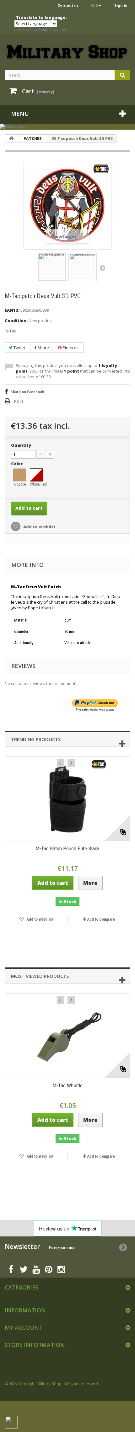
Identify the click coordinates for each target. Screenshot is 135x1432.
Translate (59, 30)
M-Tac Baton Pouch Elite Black (67, 848)
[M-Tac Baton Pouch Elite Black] (67, 798)
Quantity (21, 445)
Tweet (19, 347)
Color (17, 463)
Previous (60, 763)
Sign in (120, 5)
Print (18, 401)
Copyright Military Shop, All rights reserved (58, 1383)
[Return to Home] (11, 139)
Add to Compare (101, 919)
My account (23, 1327)
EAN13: (12, 310)
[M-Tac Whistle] (67, 1035)
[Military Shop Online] (67, 52)
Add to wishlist (39, 527)
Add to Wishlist (39, 919)
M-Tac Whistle (67, 1085)
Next (102, 268)
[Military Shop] (67, 127)
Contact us (68, 5)
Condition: (16, 320)
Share (42, 347)
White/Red (37, 484)
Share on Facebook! (28, 392)
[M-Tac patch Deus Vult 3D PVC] (52, 267)
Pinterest (71, 347)
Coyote (20, 484)
